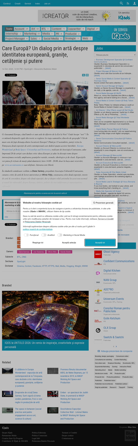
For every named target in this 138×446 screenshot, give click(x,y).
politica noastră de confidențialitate (37, 229)
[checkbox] (31, 234)
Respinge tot (37, 242)
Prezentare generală (104, 202)
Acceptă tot (100, 242)
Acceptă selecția (69, 242)
